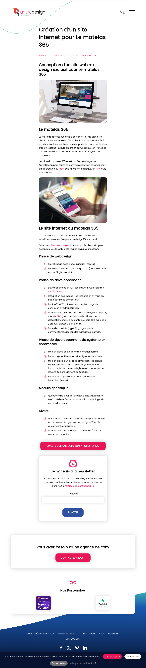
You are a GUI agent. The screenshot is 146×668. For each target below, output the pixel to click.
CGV (101, 633)
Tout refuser (132, 656)
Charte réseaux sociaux (40, 633)
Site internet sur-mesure (80, 56)
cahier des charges (58, 245)
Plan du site (88, 633)
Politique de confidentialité (79, 485)
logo (61, 168)
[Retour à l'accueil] (29, 12)
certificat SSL (55, 291)
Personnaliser (59, 663)
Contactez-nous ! (73, 557)
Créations (57, 56)
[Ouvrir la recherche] (122, 12)
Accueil (42, 56)
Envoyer (73, 512)
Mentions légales (68, 633)
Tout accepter (112, 656)
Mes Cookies (73, 638)
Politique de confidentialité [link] (83, 663)
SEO (59, 316)
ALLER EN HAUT (142, 572)
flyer (98, 168)
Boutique (113, 633)
